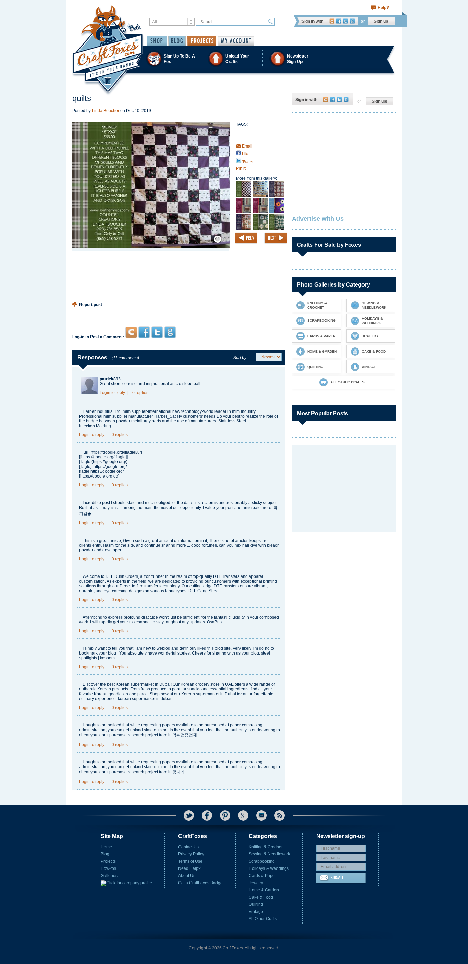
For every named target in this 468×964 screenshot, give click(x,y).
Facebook (338, 21)
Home (106, 847)
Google (352, 21)
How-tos (108, 868)
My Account (236, 41)
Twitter (345, 21)
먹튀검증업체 (184, 735)
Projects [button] (201, 41)
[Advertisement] (178, 311)
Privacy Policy (191, 854)
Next (275, 238)
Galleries (109, 875)
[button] (234, 58)
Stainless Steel (232, 421)
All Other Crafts (263, 918)
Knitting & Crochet (265, 847)
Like (245, 154)
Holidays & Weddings (269, 868)
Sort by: (240, 357)
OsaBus (214, 622)
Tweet (247, 162)
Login (105, 392)
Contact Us (188, 847)
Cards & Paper (262, 875)
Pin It (241, 168)
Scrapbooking (262, 861)
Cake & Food (261, 897)
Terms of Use (190, 861)
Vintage (256, 911)
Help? (383, 7)
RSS (279, 815)
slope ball (191, 383)
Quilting (256, 904)
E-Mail (261, 815)
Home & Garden (264, 890)
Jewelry (256, 882)
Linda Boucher (105, 110)
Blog (105, 854)
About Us (186, 875)
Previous (246, 238)
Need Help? (189, 868)
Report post (90, 304)
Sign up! (382, 21)
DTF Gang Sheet (204, 590)
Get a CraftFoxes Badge (200, 882)
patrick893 (110, 379)
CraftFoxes (331, 21)
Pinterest (225, 815)
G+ (243, 815)
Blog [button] (177, 41)
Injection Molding (95, 425)
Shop (157, 41)
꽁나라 (178, 772)
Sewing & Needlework (269, 854)
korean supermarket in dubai (144, 698)
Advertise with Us (318, 218)
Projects (108, 861)
